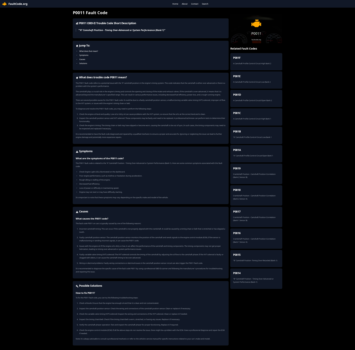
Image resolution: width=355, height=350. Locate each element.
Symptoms (83, 55)
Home (175, 3)
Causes (82, 59)
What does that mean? (88, 51)
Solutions (83, 63)
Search (205, 3)
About (184, 3)
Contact (194, 3)
